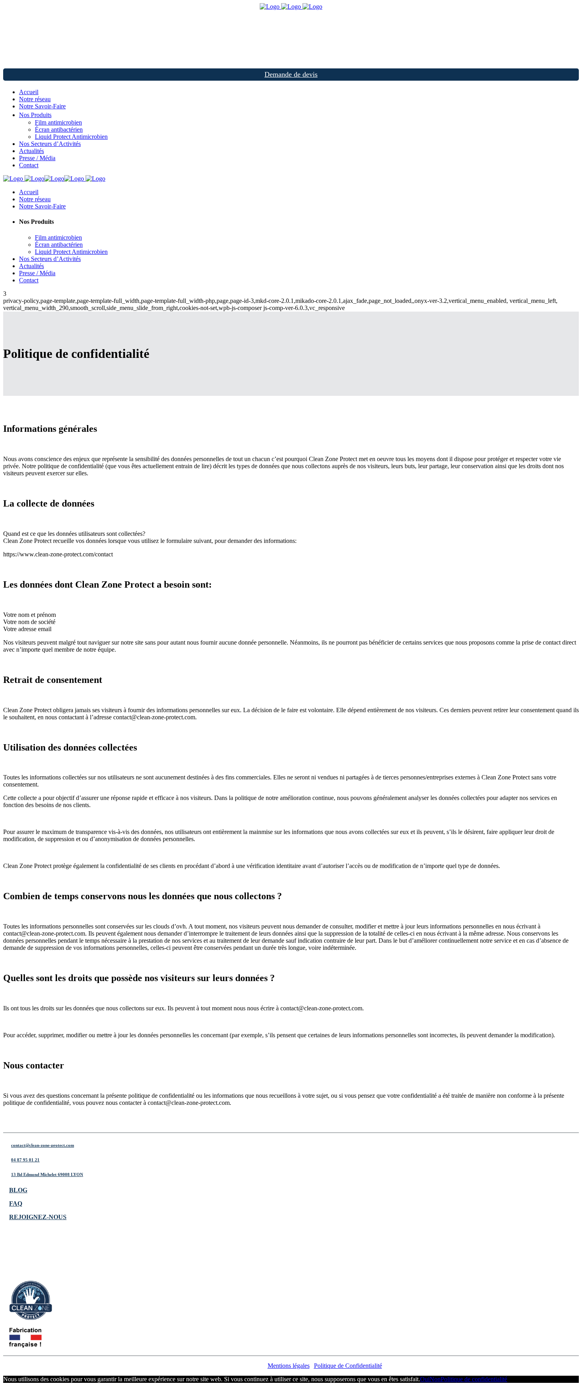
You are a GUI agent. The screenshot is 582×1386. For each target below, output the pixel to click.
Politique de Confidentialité (348, 1365)
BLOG (18, 1190)
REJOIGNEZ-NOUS (38, 1217)
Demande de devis (291, 74)
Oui (425, 1379)
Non (435, 1379)
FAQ (15, 1203)
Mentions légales (289, 1365)
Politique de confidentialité (474, 1379)
